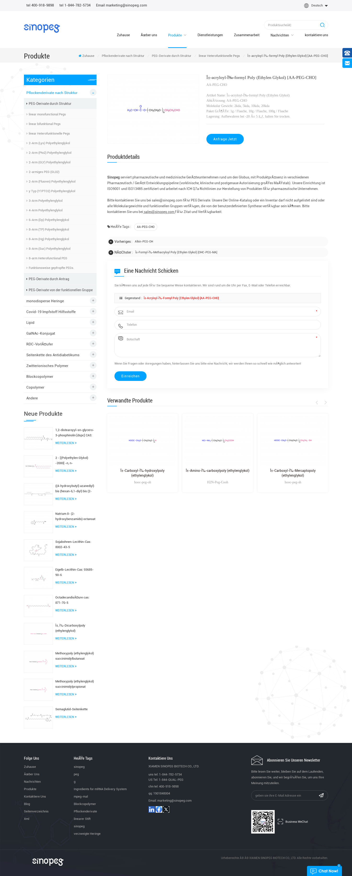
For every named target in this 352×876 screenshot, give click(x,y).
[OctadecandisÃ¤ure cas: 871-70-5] (38, 606)
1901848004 (161, 793)
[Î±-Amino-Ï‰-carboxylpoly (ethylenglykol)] (217, 441)
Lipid (30, 322)
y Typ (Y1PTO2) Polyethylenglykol (52, 191)
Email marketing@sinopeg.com (121, 5)
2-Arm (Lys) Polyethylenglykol (49, 143)
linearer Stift (82, 819)
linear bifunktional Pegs (45, 124)
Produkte (175, 35)
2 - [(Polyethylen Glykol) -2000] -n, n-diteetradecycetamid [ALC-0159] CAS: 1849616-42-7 (73, 461)
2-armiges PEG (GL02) (44, 172)
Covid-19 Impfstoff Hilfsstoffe (51, 312)
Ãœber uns (149, 35)
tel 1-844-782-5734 (75, 5)
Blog (27, 804)
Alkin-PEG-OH (144, 241)
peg (76, 774)
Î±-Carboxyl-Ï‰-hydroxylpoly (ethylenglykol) (142, 473)
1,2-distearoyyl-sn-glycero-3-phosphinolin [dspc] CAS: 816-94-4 (74, 433)
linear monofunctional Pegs (47, 114)
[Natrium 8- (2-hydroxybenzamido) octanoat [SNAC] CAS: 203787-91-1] (38, 522)
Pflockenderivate (85, 811)
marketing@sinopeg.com (174, 800)
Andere (32, 398)
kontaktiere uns (316, 35)
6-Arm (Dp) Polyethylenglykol (49, 220)
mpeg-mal (81, 796)
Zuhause (123, 35)
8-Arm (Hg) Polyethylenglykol (49, 239)
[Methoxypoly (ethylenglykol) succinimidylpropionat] (38, 689)
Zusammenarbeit (247, 35)
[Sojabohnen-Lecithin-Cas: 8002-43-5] (38, 550)
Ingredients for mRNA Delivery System (100, 789)
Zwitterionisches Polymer (47, 366)
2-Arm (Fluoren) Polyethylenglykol (52, 181)
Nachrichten (280, 35)
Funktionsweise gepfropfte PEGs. (51, 268)
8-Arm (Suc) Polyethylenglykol (49, 248)
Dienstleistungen (210, 35)
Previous (317, 402)
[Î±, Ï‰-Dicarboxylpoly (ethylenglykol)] (38, 633)
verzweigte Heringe (87, 833)
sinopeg (79, 767)
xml (26, 819)
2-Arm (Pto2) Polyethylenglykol (50, 152)
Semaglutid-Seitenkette (71, 709)
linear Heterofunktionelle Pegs (219, 56)
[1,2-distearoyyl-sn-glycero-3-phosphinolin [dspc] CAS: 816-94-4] (38, 438)
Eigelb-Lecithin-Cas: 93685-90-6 (74, 572)
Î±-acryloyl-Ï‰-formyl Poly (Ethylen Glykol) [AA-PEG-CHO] (181, 298)
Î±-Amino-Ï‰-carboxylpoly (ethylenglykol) (218, 471)
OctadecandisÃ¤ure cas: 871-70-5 (72, 600)
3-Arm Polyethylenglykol (45, 200)
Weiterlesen (64, 443)
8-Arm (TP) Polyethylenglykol (49, 229)
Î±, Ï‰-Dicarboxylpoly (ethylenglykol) (70, 628)
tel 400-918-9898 (40, 5)
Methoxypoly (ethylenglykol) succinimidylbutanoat (74, 655)
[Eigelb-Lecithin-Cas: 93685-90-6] (38, 578)
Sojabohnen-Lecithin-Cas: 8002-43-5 (73, 544)
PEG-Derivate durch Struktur (171, 56)
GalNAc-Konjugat (40, 333)
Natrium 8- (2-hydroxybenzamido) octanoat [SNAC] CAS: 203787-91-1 (75, 517)
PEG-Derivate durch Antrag (49, 279)
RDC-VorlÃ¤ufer (39, 344)
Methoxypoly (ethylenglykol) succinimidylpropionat (74, 684)
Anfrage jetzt (225, 139)
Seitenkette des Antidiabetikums (52, 355)
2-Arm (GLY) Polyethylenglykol (49, 162)
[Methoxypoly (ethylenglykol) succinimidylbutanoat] (38, 661)
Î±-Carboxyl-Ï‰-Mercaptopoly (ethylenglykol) (293, 473)
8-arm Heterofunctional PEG (48, 258)
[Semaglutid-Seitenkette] (38, 717)
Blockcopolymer (39, 376)
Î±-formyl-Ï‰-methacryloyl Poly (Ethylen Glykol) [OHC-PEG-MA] (176, 252)
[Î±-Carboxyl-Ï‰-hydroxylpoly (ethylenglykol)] (142, 441)
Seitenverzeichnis (36, 811)
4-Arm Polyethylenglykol (45, 210)
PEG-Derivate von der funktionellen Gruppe (61, 290)
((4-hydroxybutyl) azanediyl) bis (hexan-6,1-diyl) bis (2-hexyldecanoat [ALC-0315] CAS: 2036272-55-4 (74, 489)
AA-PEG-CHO (145, 227)
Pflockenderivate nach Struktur (123, 56)
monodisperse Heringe (45, 301)
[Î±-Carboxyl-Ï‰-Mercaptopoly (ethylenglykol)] (293, 441)
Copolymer (35, 387)
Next (325, 402)
